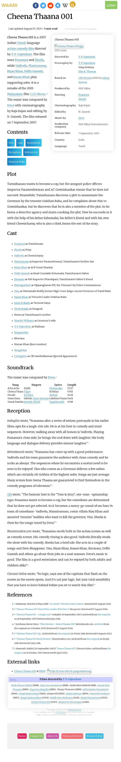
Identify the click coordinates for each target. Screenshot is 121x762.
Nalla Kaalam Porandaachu (96, 689)
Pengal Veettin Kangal (29, 693)
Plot (11, 142)
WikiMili (9, 4)
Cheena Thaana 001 (40, 702)
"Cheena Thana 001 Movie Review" (33, 639)
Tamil (21, 43)
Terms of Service (72, 736)
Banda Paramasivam (90, 697)
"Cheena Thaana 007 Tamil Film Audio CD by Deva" (42, 609)
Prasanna (84, 94)
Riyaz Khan (15, 71)
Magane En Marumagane (70, 702)
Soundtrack (33, 142)
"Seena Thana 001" (65, 648)
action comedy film (20, 48)
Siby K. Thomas (87, 71)
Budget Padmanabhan (31, 697)
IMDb (42, 671)
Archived (98, 624)
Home (22, 736)
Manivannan (37, 65)
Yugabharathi (56, 401)
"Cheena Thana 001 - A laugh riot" (33, 614)
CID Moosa (85, 77)
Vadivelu (21, 65)
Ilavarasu (19, 279)
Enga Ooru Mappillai (39, 689)
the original (104, 614)
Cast (20, 142)
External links (17, 161)
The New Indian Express (72, 604)
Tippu (27, 391)
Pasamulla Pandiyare (100, 693)
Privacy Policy (94, 736)
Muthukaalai (21, 308)
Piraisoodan (55, 388)
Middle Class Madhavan (61, 697)
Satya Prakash (22, 302)
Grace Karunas (41, 398)
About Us (52, 736)
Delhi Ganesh (33, 71)
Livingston (20, 356)
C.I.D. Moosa (37, 94)
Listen (111, 5)
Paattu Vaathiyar (74, 693)
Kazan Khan (21, 77)
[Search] (73, 4)
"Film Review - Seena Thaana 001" (57, 624)
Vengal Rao (20, 350)
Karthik (28, 401)
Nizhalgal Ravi (22, 285)
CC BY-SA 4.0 (60, 712)
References (31, 152)
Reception (14, 152)
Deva (81, 117)
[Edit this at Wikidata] (69, 671)
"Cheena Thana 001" (26, 633)
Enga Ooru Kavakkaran (51, 685)
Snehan (53, 395)
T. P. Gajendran (87, 56)
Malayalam (15, 94)
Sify (9, 494)
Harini (36, 401)
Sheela (82, 99)
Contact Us (36, 736)
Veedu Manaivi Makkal (21, 685)
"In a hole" (54, 604)
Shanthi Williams (24, 320)
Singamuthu (21, 332)
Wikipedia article (74, 709)
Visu (16, 291)
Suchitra (28, 395)
